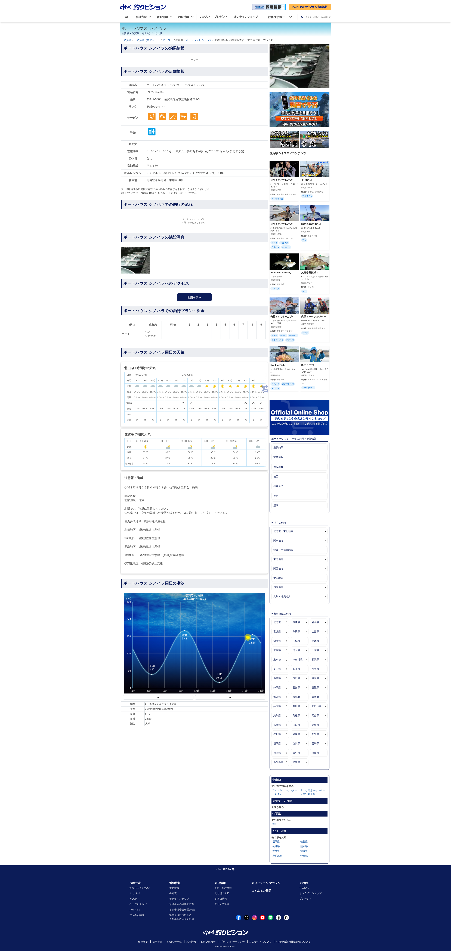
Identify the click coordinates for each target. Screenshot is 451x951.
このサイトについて (260, 941)
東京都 (277, 659)
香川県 (277, 734)
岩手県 (315, 622)
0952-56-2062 (155, 92)
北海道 (277, 622)
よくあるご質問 (261, 890)
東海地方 (278, 559)
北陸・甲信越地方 (283, 549)
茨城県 (296, 640)
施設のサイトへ (156, 106)
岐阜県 (315, 678)
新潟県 (315, 659)
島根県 (296, 715)
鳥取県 (277, 715)
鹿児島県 (278, 762)
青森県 (296, 622)
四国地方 (278, 587)
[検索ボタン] (302, 17)
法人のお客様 (136, 915)
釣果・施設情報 (223, 887)
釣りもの (278, 486)
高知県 (315, 734)
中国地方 (278, 577)
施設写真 (278, 466)
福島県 (277, 640)
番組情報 (175, 882)
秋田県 (296, 631)
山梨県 (277, 678)
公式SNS (304, 887)
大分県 (296, 752)
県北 (274, 824)
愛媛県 (296, 734)
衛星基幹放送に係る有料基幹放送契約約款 (181, 917)
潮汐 (275, 505)
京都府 (296, 696)
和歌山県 (317, 706)
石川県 (296, 668)
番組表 (173, 893)
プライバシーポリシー (232, 941)
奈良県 (296, 706)
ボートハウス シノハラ (198, 40)
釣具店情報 (221, 898)
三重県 (315, 687)
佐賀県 (125, 33)
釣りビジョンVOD (139, 887)
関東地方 (278, 540)
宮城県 (277, 631)
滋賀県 (277, 696)
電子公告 (157, 941)
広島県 (277, 724)
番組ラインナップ (179, 898)
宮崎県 (315, 752)
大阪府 (315, 696)
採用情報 (191, 941)
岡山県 (315, 715)
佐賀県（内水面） (142, 33)
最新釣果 (278, 447)
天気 (275, 495)
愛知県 (296, 687)
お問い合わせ (208, 941)
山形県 (315, 631)
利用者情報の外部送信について (293, 941)
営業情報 (278, 457)
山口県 (296, 724)
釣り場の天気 (222, 893)
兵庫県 (277, 706)
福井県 (315, 668)
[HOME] (126, 17)
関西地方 (278, 568)
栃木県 (315, 640)
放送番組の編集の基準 (181, 904)
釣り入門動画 (222, 904)
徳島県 (315, 724)
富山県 (277, 668)
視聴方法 (135, 882)
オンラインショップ (310, 893)
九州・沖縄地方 (282, 596)
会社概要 (143, 941)
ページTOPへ (224, 869)
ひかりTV (134, 909)
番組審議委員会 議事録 (182, 909)
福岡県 (277, 743)
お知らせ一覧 (174, 941)
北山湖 (158, 33)
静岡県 (277, 687)
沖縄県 (296, 762)
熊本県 (277, 752)
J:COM (133, 898)
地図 (275, 476)
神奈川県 (297, 659)
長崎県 (315, 743)
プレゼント (305, 898)
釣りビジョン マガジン (266, 882)
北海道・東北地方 (283, 531)
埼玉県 (296, 650)
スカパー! (134, 893)
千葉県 (315, 650)
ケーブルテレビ (138, 904)
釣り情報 (220, 882)
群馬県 (277, 650)
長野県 (296, 678)
